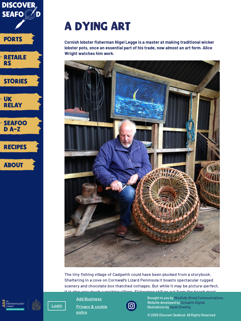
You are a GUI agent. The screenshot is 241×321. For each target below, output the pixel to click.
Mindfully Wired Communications (198, 298)
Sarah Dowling (180, 307)
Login (57, 305)
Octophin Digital (193, 303)
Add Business (89, 298)
